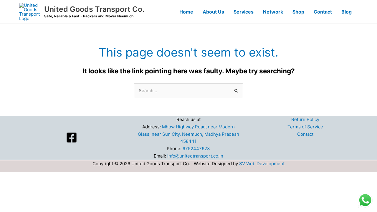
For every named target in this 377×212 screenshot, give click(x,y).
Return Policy (305, 119)
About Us (213, 12)
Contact (323, 12)
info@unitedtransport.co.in (195, 156)
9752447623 (196, 148)
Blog (346, 12)
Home (186, 12)
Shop (298, 12)
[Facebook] (71, 137)
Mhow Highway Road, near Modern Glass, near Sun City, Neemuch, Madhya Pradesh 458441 (188, 134)
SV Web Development (262, 163)
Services (244, 12)
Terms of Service (305, 127)
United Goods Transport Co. (94, 9)
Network (273, 12)
